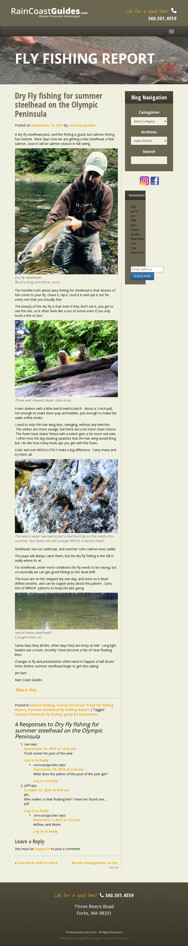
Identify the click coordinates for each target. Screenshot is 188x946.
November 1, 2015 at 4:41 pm (56, 820)
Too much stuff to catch (37, 863)
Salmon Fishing (42, 705)
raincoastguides (82, 125)
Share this (26, 690)
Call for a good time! (151, 14)
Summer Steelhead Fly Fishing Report (58, 709)
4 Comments (87, 714)
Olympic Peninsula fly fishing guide (44, 714)
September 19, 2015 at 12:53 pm (50, 749)
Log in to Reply (36, 760)
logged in (42, 849)
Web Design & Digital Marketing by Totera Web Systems (94, 938)
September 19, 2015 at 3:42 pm (58, 769)
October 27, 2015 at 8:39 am (46, 790)
